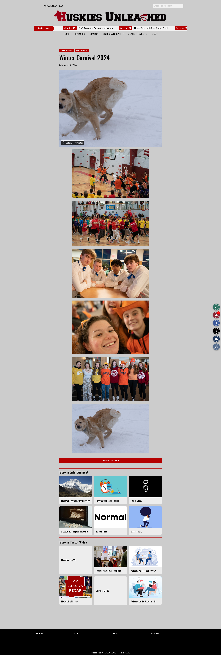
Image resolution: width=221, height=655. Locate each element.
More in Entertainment (73, 472)
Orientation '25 (102, 590)
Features (79, 33)
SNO (122, 653)
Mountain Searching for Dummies (75, 500)
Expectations (136, 531)
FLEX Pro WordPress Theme (108, 653)
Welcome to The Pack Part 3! (143, 570)
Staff (155, 33)
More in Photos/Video (73, 542)
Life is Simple (136, 500)
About (115, 633)
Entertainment (112, 33)
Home (66, 33)
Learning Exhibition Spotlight (108, 570)
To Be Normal (101, 531)
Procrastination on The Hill (107, 500)
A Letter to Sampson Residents (74, 531)
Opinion (94, 33)
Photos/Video (82, 50)
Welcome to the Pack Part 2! (143, 601)
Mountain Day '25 (68, 560)
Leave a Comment (110, 460)
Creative (154, 633)
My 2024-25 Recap (69, 601)
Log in (127, 653)
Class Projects (137, 33)
